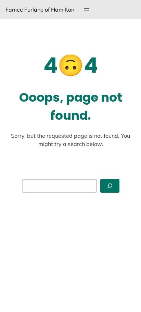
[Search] (109, 186)
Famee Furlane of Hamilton (39, 9)
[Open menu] (86, 9)
